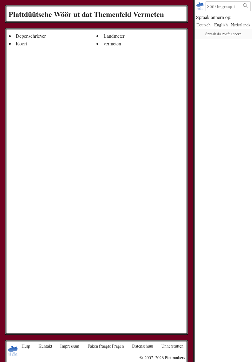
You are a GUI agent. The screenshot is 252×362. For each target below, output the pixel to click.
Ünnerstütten (172, 346)
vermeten (112, 43)
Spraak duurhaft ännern (223, 34)
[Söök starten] (245, 6)
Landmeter (114, 36)
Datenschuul (142, 346)
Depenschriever (31, 36)
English (221, 25)
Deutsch (203, 25)
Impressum (69, 346)
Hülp (26, 346)
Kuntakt (45, 346)
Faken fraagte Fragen (106, 346)
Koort (21, 43)
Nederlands (240, 25)
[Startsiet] (200, 6)
